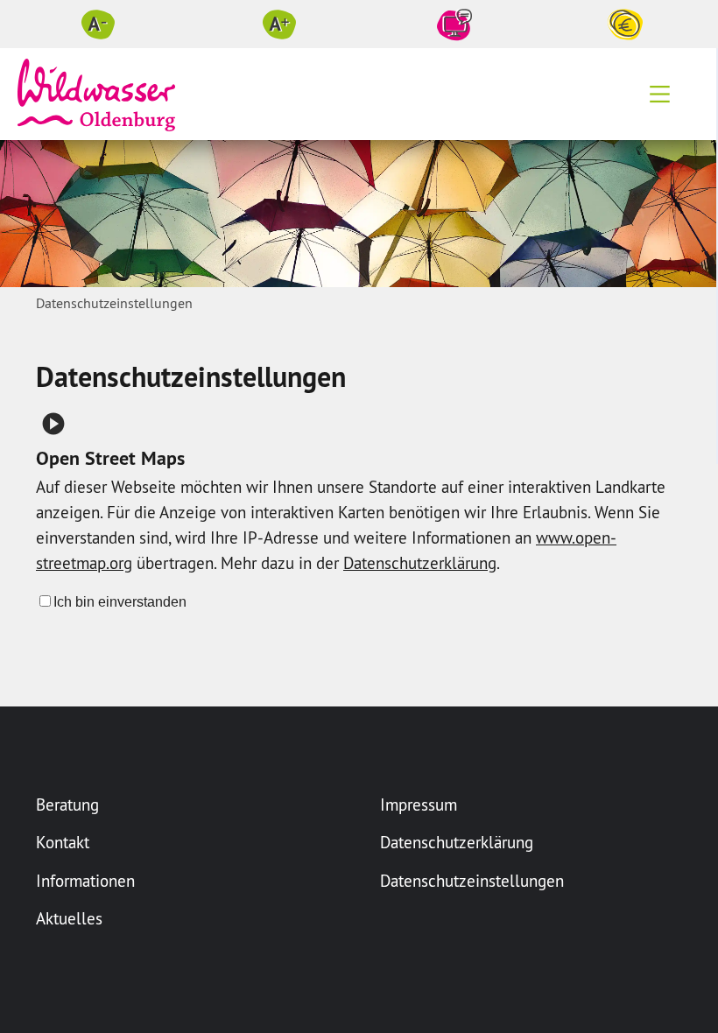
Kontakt (62, 842)
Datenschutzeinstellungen (472, 880)
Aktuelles (69, 918)
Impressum (418, 804)
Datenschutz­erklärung (419, 562)
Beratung (67, 804)
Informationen (85, 880)
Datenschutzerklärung (456, 842)
